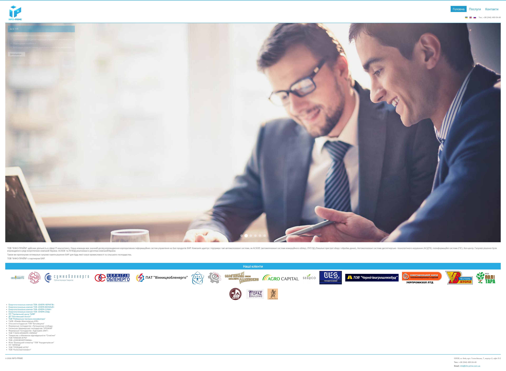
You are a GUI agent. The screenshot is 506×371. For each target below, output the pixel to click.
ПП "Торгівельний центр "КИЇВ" (22, 314)
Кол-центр (260, 235)
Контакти (491, 9)
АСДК (255, 235)
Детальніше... (16, 54)
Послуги (475, 9)
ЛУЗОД (250, 235)
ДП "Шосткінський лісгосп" (20, 316)
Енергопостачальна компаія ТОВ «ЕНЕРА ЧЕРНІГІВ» (31, 304)
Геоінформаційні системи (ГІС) (264, 235)
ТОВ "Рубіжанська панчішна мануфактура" (27, 318)
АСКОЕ (241, 235)
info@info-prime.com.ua (470, 366)
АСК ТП (246, 235)
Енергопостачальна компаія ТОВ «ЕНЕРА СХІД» (29, 311)
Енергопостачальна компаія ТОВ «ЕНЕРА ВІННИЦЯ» (31, 307)
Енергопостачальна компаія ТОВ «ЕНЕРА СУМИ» (30, 309)
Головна (458, 9)
